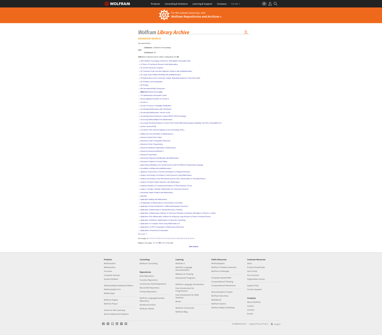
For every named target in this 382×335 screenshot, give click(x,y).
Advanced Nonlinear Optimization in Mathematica (158, 148)
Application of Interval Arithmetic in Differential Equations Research (164, 206)
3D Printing (144, 85)
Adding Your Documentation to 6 (156, 134)
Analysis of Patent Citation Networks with (160, 182)
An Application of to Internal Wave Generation (161, 203)
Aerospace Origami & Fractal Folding (153, 161)
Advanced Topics (151, 137)
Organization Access (256, 279)
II (152, 151)
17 (175, 238)
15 (171, 238)
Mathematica (109, 267)
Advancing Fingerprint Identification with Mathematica (159, 158)
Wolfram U (180, 263)
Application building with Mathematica (153, 199)
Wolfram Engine (111, 299)
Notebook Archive (148, 304)
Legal (251, 323)
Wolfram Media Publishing (222, 307)
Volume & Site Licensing (114, 310)
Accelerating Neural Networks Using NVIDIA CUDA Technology (163, 116)
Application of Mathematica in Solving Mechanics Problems (161, 210)
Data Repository (147, 276)
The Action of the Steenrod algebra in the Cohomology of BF (162, 130)
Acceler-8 (143, 102)
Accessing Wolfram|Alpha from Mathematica (156, 119)
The (153, 95)
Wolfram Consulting (148, 263)
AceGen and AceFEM (148, 126)
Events (250, 313)
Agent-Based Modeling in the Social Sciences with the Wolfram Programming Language (171, 165)
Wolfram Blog (181, 311)
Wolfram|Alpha (218, 263)
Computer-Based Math (221, 277)
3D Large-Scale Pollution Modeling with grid (160, 75)
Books (178, 301)
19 (180, 238)
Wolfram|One (109, 263)
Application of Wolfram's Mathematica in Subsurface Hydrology (163, 220)
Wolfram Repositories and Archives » (196, 16)
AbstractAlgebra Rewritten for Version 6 (154, 99)
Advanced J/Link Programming (151, 144)
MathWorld (216, 299)
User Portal (252, 271)
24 (191, 238)
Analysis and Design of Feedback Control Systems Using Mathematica (166, 175)
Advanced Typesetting (148, 154)
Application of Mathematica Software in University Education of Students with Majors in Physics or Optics (178, 213)
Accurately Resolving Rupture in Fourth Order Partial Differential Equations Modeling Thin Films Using (180, 123)
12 (164, 238)
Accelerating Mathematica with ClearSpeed (155, 109)
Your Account (253, 275)
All (167, 243)
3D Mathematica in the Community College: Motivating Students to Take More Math (170, 78)
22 (186, 238)
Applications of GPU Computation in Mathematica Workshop (162, 227)
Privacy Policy (262, 323)
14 (169, 238)
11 (162, 238)
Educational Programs (185, 278)
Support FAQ (252, 285)
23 (189, 238)
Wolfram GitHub (147, 308)
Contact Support (254, 289)
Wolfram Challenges (220, 271)
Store (249, 263)
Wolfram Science (218, 303)
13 (166, 238)
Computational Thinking (222, 281)
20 (182, 238)
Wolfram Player (111, 303)
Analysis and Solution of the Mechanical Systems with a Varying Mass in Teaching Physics (173, 179)
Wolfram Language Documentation (183, 268)
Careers (250, 306)
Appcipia (143, 196)
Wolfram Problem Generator (224, 267)
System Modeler (111, 279)
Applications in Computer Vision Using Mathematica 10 (160, 223)
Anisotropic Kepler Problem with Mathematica (156, 192)
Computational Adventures (223, 285)
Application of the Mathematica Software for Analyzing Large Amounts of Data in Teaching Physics (175, 216)
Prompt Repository (148, 291)
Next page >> (142, 234)
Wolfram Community (184, 307)
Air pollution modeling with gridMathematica (155, 168)
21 (184, 238)
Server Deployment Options (116, 314)
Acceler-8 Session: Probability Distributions (155, 106)
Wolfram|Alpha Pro (112, 289)
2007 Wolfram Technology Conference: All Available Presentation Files (165, 61)
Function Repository (149, 280)
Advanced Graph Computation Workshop (155, 141)
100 (163, 243)
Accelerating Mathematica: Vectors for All (155, 112)
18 (177, 238)
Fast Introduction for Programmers (184, 289)
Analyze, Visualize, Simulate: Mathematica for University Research (164, 189)
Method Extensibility (151, 92)
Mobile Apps (109, 293)
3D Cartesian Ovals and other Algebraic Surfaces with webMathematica (166, 71)
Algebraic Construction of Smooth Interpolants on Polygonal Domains (165, 172)
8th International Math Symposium (152, 88)
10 (160, 238)
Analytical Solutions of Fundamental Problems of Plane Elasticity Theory (166, 186)
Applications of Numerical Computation (154, 230)
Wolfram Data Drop (219, 295)
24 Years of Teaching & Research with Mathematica (159, 64)
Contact (250, 309)
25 (193, 238)
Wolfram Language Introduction (189, 284)
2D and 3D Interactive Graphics (151, 68)
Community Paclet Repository (153, 283)
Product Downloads (256, 267)
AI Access (108, 271)
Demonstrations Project (221, 292)
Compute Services (112, 275)
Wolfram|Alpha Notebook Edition (118, 285)
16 (173, 238)
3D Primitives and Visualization (151, 82)
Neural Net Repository (149, 287)
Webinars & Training (184, 274)
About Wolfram (254, 302)
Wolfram (242, 323)
